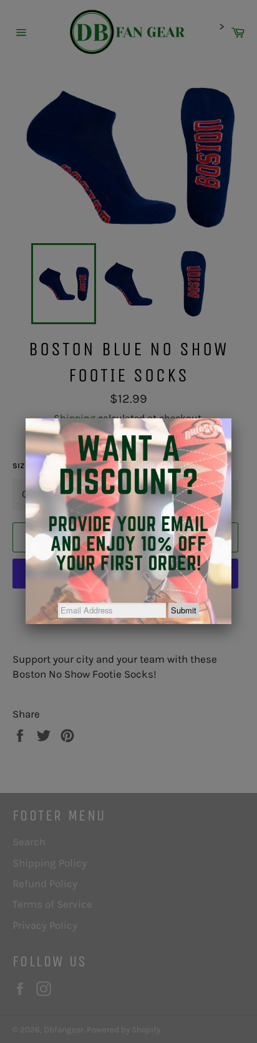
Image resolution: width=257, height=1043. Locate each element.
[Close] (231, 418)
